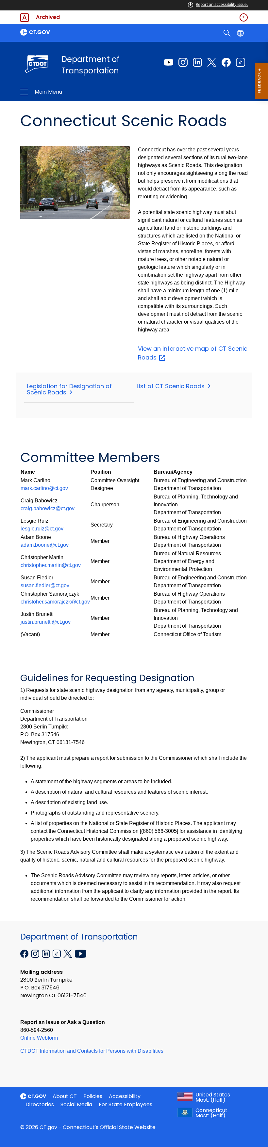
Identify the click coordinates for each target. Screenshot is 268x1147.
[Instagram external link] (183, 62)
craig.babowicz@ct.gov (48, 508)
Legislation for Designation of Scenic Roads (69, 389)
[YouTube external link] (80, 953)
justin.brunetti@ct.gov (46, 622)
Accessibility (125, 1096)
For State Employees (125, 1104)
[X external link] (68, 953)
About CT (65, 1096)
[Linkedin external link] (197, 62)
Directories (39, 1104)
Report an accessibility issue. (222, 4)
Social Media (76, 1104)
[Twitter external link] (211, 62)
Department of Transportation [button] (87, 92)
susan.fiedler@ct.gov (45, 585)
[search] (228, 33)
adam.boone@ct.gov (45, 545)
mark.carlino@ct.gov (44, 488)
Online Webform (39, 1038)
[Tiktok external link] (240, 62)
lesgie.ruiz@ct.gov (42, 528)
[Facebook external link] (226, 62)
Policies (92, 1096)
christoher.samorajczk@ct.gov (55, 601)
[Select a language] (241, 33)
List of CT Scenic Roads (171, 386)
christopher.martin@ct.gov (51, 565)
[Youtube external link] (168, 62)
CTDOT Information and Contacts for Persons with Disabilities (91, 1051)
